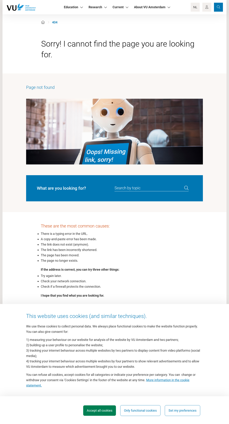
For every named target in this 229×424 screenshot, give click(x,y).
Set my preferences (182, 410)
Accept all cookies (99, 410)
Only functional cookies (140, 410)
